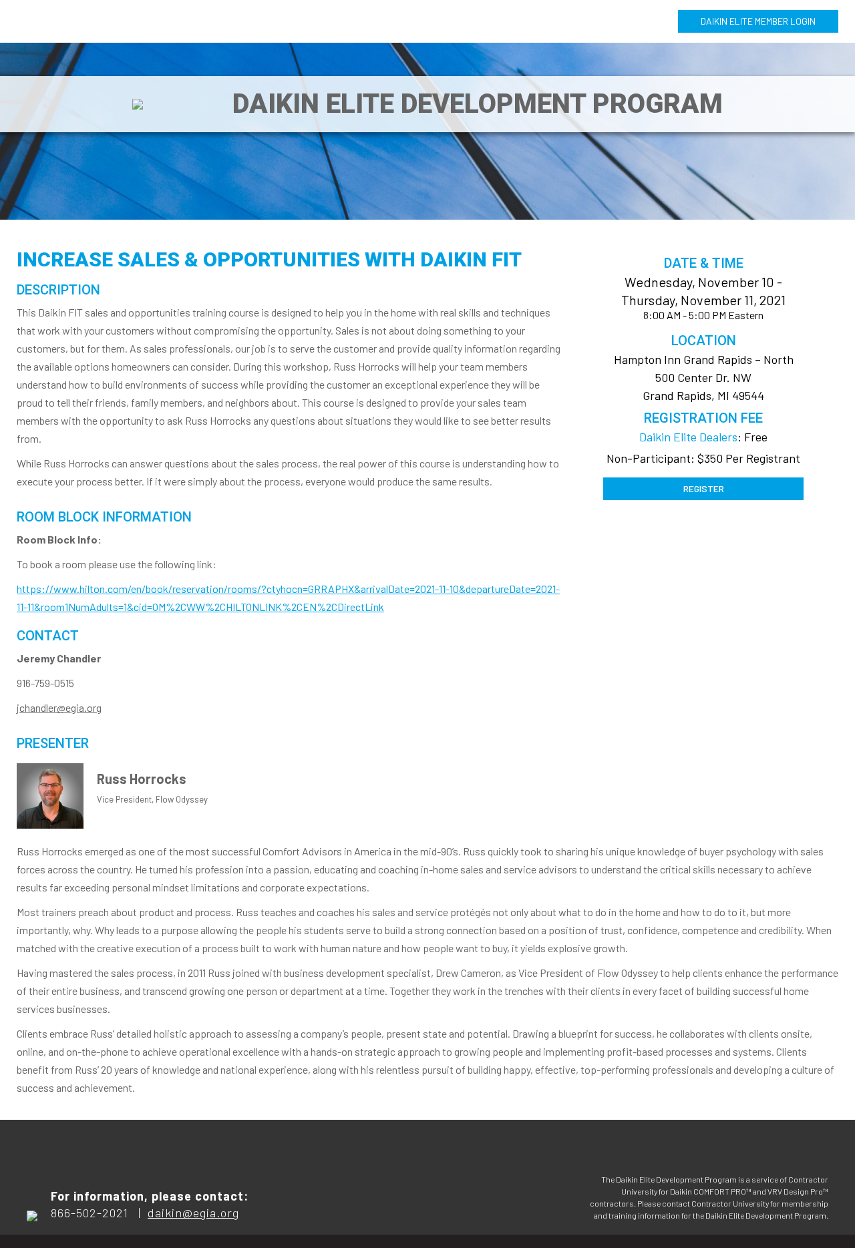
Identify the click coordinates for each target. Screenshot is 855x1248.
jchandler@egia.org (59, 707)
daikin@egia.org (193, 1212)
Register (703, 488)
